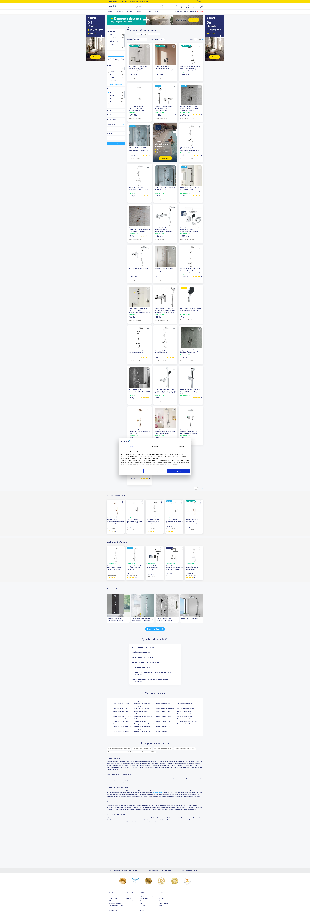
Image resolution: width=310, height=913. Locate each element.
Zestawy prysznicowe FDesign (142, 703)
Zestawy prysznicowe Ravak (163, 731)
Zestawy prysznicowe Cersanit (121, 719)
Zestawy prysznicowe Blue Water (122, 716)
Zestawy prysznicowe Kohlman (164, 706)
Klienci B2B (112, 908)
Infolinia (181, 7)
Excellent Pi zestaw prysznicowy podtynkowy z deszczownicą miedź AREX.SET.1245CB (139, 431)
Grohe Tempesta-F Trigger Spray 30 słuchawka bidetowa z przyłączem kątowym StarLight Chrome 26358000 (190, 391)
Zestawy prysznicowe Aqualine (121, 703)
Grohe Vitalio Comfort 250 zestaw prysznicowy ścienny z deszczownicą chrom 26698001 (165, 189)
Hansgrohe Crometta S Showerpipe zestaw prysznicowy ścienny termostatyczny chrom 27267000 (190, 149)
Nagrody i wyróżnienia (165, 901)
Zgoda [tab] (131, 446)
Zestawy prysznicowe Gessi (141, 708)
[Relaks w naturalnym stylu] (191, 621)
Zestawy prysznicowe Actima (121, 701)
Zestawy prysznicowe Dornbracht (122, 726)
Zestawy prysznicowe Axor (120, 708)
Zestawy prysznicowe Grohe (142, 711)
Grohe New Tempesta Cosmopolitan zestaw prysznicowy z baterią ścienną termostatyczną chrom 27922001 (139, 391)
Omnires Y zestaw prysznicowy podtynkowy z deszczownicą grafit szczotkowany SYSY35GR (190, 108)
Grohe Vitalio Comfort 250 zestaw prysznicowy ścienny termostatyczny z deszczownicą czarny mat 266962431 (190, 189)
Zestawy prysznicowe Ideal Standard (144, 724)
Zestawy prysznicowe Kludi (163, 703)
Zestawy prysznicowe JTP (141, 729)
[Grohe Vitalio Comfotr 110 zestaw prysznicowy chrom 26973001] (191, 297)
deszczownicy (182, 778)
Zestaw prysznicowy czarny (142, 748)
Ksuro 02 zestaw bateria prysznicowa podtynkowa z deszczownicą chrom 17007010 (138, 108)
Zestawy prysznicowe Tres (184, 719)
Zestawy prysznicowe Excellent (142, 701)
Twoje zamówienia (131, 901)
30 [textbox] (161, 39)
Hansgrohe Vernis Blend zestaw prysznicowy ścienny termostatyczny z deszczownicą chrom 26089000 (164, 270)
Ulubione (195, 7)
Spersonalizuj (154, 471)
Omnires (112, 77)
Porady (142, 910)
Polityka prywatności (145, 901)
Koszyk (201, 7)
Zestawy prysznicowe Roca (184, 703)
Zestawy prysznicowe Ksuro (163, 711)
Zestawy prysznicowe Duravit (121, 729)
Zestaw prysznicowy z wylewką (185, 748)
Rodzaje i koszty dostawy (115, 896)
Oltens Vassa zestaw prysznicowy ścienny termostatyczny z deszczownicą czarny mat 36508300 (190, 68)
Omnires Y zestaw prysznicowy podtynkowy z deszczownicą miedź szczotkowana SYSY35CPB (139, 229)
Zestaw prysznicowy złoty (162, 748)
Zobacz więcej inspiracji (155, 629)
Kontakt (161, 898)
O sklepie (161, 896)
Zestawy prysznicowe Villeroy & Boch (187, 721)
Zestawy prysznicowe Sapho (184, 706)
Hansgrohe (113, 80)
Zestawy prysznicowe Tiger (184, 716)
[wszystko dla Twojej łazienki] (115, 5)
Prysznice (118, 27)
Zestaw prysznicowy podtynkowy (119, 748)
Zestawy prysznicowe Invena (142, 726)
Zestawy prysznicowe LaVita (163, 719)
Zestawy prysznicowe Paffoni (163, 729)
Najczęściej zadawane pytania (148, 896)
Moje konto (188, 7)
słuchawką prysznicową (118, 822)
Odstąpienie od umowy (115, 903)
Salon (176, 7)
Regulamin (143, 905)
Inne (141, 903)
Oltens (112, 71)
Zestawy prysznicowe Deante (121, 724)
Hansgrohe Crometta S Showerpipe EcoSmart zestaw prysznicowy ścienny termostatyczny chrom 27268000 (165, 351)
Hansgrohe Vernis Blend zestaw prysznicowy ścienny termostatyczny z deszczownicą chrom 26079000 (190, 270)
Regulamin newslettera (146, 908)
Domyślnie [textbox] (137, 39)
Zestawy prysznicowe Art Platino (122, 706)
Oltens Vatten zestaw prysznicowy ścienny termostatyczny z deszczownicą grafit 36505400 (139, 68)
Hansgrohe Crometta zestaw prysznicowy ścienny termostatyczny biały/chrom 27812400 (163, 108)
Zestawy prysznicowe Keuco (142, 731)
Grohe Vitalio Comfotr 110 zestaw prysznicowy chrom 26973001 (190, 309)
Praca (160, 905)
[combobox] (140, 39)
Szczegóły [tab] (155, 446)
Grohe (111, 74)
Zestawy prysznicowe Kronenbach (165, 708)
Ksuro (111, 68)
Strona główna (110, 27)
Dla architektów (113, 910)
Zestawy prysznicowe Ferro (141, 706)
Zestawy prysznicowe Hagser (142, 714)
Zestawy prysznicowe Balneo (120, 711)
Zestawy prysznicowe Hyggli (141, 721)
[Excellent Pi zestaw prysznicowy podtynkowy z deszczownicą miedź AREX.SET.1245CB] (139, 418)
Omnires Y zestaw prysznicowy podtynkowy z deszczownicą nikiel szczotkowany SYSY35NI (190, 350)
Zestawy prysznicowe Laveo (163, 716)
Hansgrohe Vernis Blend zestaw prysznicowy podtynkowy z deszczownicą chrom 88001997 (190, 431)
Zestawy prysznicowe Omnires (164, 724)
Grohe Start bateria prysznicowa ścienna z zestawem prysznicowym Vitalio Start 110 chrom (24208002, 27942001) (165, 391)
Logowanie (129, 896)
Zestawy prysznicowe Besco (120, 714)
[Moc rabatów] (155, 20)
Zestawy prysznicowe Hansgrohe (143, 716)
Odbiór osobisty (113, 898)
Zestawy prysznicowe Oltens (163, 721)
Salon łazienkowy (163, 903)
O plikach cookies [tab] (179, 446)
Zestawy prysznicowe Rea (184, 701)
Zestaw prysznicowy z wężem (144, 752)
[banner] (95, 38)
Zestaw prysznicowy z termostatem (119, 752)
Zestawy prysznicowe (128, 27)
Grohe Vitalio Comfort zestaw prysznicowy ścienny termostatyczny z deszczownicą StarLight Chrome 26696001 (138, 149)
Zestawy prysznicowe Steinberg (185, 711)
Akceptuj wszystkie (178, 471)
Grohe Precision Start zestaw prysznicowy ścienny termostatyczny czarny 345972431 (139, 310)
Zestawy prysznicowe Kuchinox (164, 714)
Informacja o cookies (145, 898)
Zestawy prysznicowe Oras (163, 726)
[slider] (108, 56)
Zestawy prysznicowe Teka (184, 714)
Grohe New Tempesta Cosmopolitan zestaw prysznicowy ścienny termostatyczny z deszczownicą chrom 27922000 (165, 431)
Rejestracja (129, 898)
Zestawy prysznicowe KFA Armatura (165, 701)
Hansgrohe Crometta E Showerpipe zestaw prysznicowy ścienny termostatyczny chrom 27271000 (139, 189)
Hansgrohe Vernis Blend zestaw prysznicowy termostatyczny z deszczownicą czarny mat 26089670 (138, 351)
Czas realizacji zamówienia (116, 905)
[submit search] (159, 6)
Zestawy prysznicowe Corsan (121, 721)
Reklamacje (112, 901)
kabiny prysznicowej (158, 792)
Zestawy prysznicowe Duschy (121, 731)
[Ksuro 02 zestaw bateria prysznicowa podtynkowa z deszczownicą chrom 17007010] (139, 95)
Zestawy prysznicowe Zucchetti (185, 724)
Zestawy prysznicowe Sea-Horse (186, 708)
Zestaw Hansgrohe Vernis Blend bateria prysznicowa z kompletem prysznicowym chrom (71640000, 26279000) (165, 310)
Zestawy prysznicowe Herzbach (142, 719)
